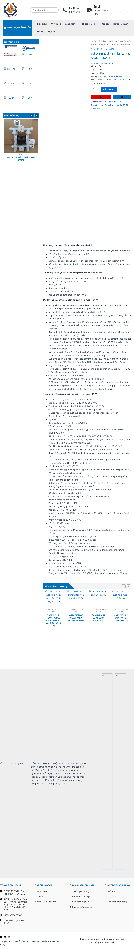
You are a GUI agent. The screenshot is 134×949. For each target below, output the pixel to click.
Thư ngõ (41, 896)
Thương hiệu (88, 23)
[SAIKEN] (12, 88)
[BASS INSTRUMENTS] (12, 46)
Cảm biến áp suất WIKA (102, 49)
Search (56, 10)
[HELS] (12, 54)
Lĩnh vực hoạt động (46, 901)
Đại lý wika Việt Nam (112, 76)
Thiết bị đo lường (105, 41)
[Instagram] (9, 937)
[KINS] (30, 59)
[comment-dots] (122, 97)
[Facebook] (1, 937)
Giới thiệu (56, 23)
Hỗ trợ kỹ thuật (120, 23)
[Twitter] (5, 937)
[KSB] (30, 74)
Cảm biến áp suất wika (102, 63)
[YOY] (30, 103)
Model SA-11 (96, 108)
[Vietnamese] (129, 10)
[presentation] (32, 115)
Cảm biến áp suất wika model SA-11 (112, 105)
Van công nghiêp (80, 901)
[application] (76, 24)
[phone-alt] (101, 97)
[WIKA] (12, 103)
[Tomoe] (30, 88)
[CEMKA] (30, 48)
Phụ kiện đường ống (82, 907)
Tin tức (40, 31)
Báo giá (105, 23)
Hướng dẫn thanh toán (104, 942)
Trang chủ (42, 23)
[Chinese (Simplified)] (115, 10)
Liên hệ (51, 31)
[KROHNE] (12, 74)
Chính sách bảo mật (114, 939)
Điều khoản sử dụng (89, 939)
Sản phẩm (70, 23)
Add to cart (108, 89)
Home (93, 41)
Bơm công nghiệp (81, 896)
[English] (122, 10)
